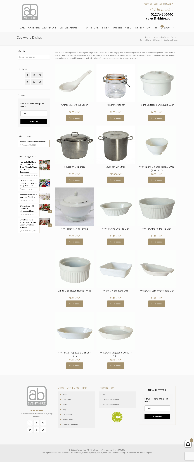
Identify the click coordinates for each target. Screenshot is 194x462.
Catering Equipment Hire (163, 37)
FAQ (104, 394)
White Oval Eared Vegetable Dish (156, 290)
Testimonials (67, 414)
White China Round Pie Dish (156, 228)
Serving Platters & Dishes (150, 40)
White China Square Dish (116, 290)
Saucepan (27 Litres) (116, 166)
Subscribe (34, 121)
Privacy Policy (68, 419)
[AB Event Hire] (30, 12)
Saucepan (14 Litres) (74, 166)
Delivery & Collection (111, 399)
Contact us (67, 399)
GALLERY (169, 4)
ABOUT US (148, 4)
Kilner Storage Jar (116, 104)
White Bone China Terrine (74, 228)
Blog (64, 409)
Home (147, 37)
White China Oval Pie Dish (115, 228)
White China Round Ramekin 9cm (74, 290)
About (65, 394)
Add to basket (74, 118)
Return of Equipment (111, 404)
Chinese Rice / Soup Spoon (74, 104)
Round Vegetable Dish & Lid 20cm (157, 104)
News (65, 404)
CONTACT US (159, 4)
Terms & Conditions (70, 425)
